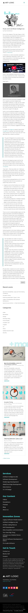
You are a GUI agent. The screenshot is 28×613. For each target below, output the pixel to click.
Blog (4, 507)
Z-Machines (9, 52)
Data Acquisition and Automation (13, 530)
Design (4, 316)
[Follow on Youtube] (9, 588)
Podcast (5, 504)
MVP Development (9, 527)
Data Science (7, 487)
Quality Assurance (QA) (8, 330)
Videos (5, 499)
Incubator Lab (6, 322)
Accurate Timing (6, 295)
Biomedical (5, 314)
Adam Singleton (8, 365)
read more (6, 380)
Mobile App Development (11, 482)
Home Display (6, 320)
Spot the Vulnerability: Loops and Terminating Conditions (12, 364)
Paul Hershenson (8, 30)
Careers (5, 556)
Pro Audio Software (9, 543)
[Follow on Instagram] (12, 588)
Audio (4, 312)
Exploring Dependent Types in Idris (11, 297)
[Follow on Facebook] (4, 588)
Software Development (10, 479)
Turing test (5, 166)
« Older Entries (6, 458)
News (4, 328)
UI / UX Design (7, 489)
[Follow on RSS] (17, 588)
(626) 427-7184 (7, 581)
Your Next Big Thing (9, 532)
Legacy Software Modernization (12, 519)
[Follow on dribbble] (14, 588)
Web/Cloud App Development (12, 484)
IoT (3, 326)
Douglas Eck (6, 131)
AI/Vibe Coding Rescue (10, 525)
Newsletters (6, 502)
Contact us (6, 551)
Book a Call (6, 554)
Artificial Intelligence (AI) (10, 477)
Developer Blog (6, 318)
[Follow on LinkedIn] (6, 588)
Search (22, 282)
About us (5, 509)
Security (5, 332)
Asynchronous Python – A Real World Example (14, 303)
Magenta (12, 129)
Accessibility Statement (18, 610)
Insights (5, 324)
